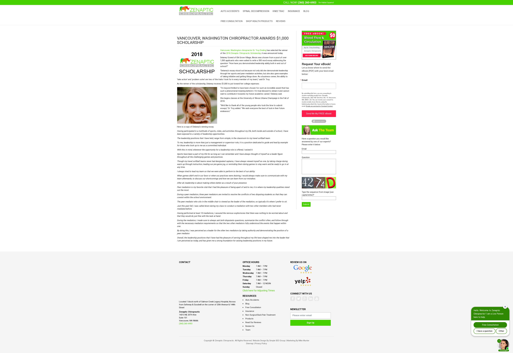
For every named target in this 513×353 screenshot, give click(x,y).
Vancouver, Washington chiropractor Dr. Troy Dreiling (243, 50)
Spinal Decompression (256, 11)
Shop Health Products (259, 21)
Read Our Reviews (253, 322)
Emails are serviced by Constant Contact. (319, 106)
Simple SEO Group (277, 340)
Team (247, 330)
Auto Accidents (230, 11)
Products (249, 318)
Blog (306, 11)
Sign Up (310, 322)
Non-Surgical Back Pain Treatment (260, 315)
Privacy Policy (261, 343)
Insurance (294, 11)
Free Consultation (231, 21)
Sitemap (249, 343)
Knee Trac (278, 11)
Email (304, 80)
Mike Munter (304, 340)
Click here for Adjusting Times (259, 290)
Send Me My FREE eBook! (319, 113)
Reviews (280, 21)
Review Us (249, 326)
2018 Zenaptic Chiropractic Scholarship (243, 53)
